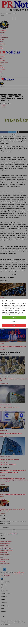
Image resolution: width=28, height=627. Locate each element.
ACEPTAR (14, 317)
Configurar (14, 321)
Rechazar (14, 325)
